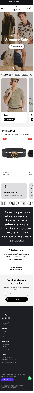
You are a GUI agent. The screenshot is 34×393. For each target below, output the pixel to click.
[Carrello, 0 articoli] (30, 8)
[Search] (27, 8)
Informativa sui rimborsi (20, 374)
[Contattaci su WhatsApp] (30, 378)
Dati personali (5, 344)
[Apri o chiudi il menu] (6, 8)
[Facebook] (3, 323)
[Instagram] (7, 323)
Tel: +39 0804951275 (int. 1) (9, 360)
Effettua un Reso (6, 349)
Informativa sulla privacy (6, 372)
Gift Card (4, 331)
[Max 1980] (16, 8)
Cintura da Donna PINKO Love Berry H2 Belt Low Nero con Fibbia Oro (14, 171)
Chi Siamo (4, 334)
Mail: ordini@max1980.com (9, 362)
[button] (14, 68)
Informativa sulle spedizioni (7, 374)
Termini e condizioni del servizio (8, 376)
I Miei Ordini (5, 347)
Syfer (12, 388)
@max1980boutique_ (16, 269)
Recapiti (24, 372)
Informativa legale (17, 372)
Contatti (4, 336)
